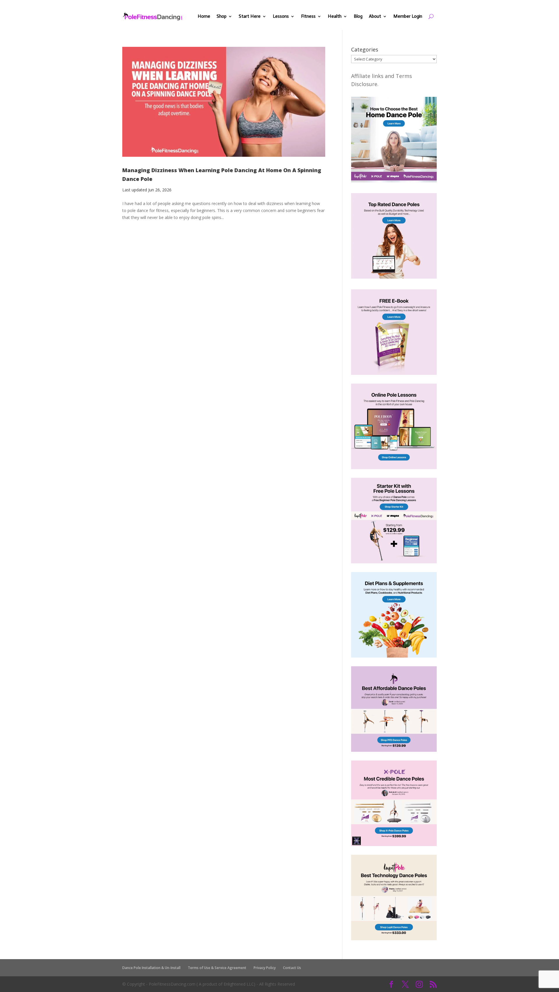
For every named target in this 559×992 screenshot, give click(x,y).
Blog (358, 16)
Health (335, 16)
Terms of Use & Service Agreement (217, 967)
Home (204, 16)
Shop (222, 16)
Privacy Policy (265, 967)
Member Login (407, 16)
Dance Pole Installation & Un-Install (151, 967)
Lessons (281, 16)
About (375, 16)
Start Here (250, 16)
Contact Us (292, 967)
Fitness (308, 16)
